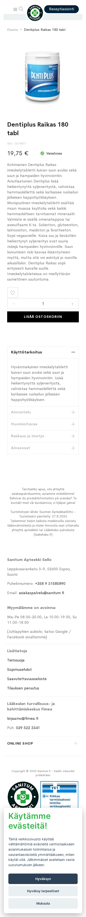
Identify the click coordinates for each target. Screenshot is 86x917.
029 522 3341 (28, 727)
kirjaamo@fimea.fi (22, 718)
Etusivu (12, 29)
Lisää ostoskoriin (43, 317)
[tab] (43, 352)
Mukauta (43, 903)
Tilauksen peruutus (23, 688)
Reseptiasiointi (61, 8)
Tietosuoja (16, 660)
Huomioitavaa (24, 424)
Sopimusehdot (19, 669)
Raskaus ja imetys (27, 435)
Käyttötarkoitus (26, 352)
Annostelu (21, 412)
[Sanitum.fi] (35, 13)
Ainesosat (20, 447)
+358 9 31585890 (50, 583)
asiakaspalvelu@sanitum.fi (41, 592)
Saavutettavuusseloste (27, 678)
